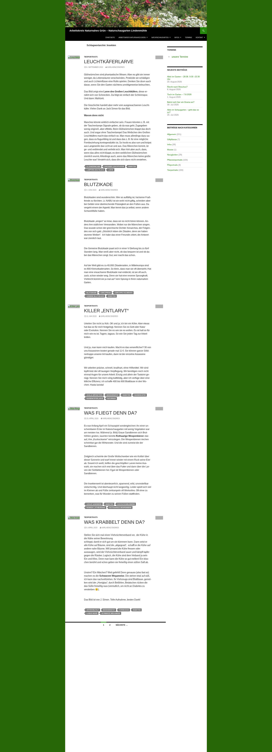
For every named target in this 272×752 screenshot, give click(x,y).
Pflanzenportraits (174, 160)
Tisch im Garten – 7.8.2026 (179, 94)
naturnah (111, 398)
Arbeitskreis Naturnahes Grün (132, 37)
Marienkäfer (140, 395)
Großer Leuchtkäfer (114, 166)
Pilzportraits (172, 165)
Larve (110, 170)
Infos (176, 37)
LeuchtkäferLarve (108, 61)
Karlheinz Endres (116, 67)
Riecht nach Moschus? (177, 87)
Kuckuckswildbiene (126, 504)
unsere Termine (180, 56)
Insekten (132, 166)
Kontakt (199, 37)
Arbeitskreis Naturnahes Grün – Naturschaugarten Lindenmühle (108, 30)
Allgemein (171, 134)
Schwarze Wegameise (110, 613)
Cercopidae (105, 293)
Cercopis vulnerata (124, 293)
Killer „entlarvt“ (106, 310)
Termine (188, 37)
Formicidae (124, 610)
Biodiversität (113, 395)
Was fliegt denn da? (110, 412)
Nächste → (122, 625)
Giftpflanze (172, 139)
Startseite (110, 37)
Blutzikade (98, 184)
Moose (170, 149)
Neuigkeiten (172, 155)
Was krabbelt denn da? (114, 522)
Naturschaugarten (160, 37)
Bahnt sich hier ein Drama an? (180, 102)
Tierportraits (172, 170)
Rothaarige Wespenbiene (120, 507)
